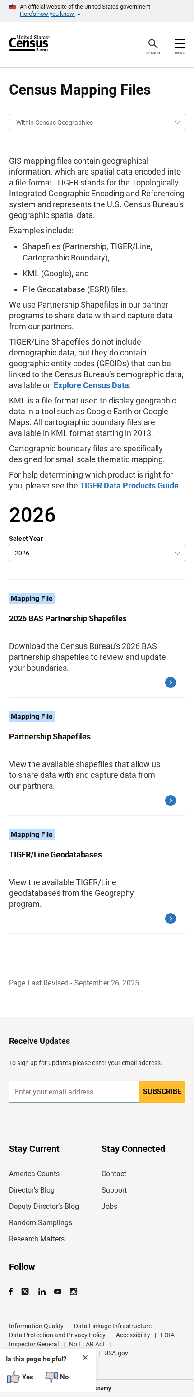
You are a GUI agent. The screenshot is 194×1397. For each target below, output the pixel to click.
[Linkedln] (42, 1292)
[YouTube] (57, 1292)
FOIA (168, 1335)
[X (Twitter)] (26, 1292)
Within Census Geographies (54, 122)
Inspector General (34, 1344)
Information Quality (36, 1326)
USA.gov (116, 1353)
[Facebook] (13, 1292)
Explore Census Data (91, 385)
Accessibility (133, 1335)
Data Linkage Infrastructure (113, 1326)
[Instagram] (73, 1292)
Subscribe (162, 1091)
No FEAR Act (87, 1344)
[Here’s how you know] (97, 11)
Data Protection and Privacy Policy (57, 1335)
